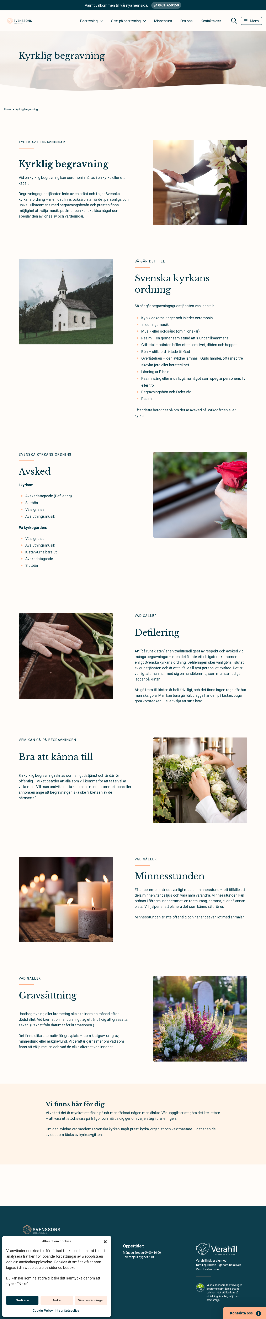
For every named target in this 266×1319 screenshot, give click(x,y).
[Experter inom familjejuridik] (216, 1250)
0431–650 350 (168, 5)
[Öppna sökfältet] (234, 21)
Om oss (186, 21)
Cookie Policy (42, 1311)
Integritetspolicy (67, 1311)
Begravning (89, 21)
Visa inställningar (91, 1300)
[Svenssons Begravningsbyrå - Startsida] (41, 1230)
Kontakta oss (211, 21)
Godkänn (22, 1300)
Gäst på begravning (125, 21)
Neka (57, 1300)
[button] (105, 1241)
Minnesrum (163, 21)
